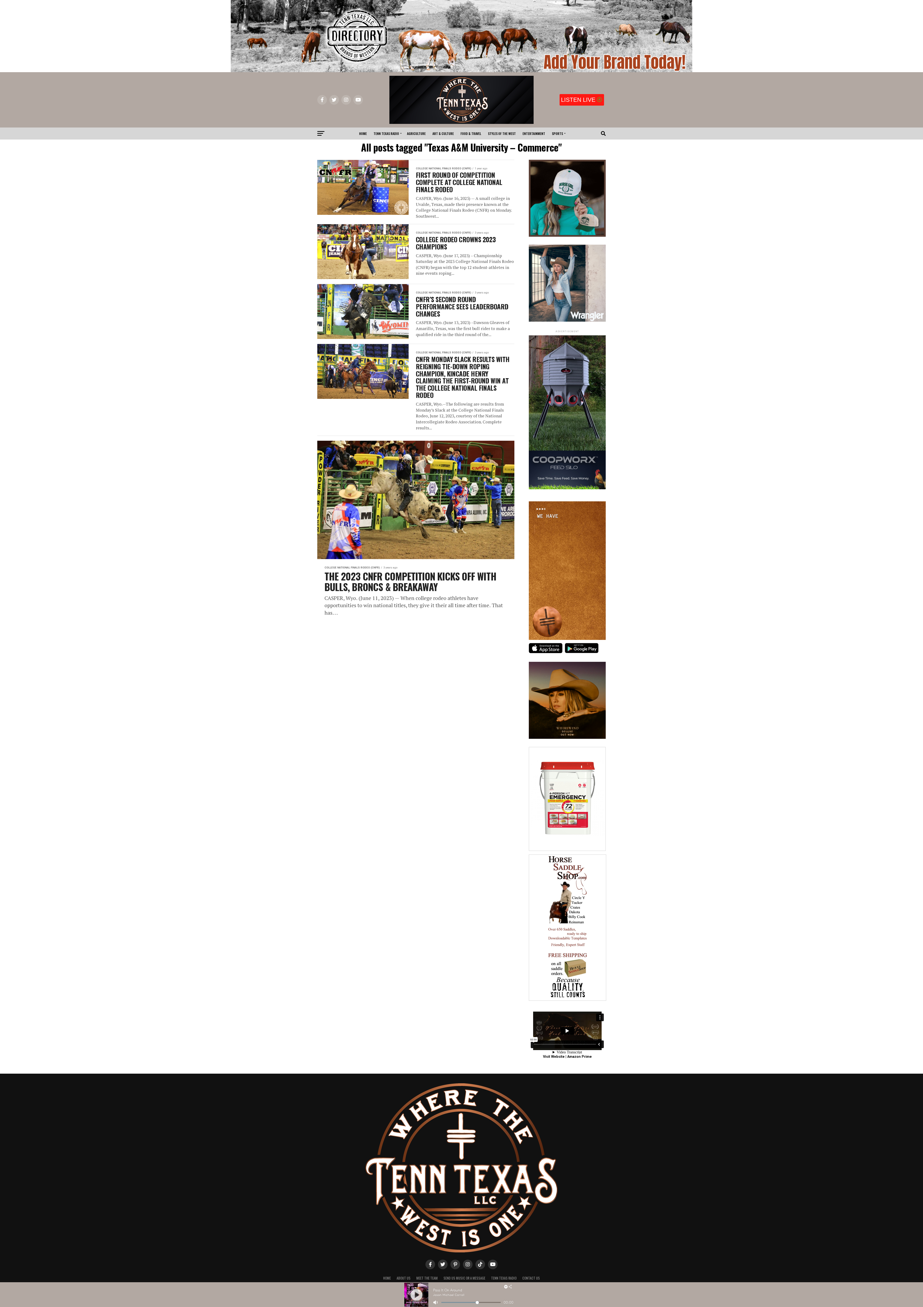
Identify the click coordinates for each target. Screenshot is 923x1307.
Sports (557, 133)
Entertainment (534, 133)
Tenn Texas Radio (386, 133)
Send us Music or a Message (464, 1278)
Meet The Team (427, 1278)
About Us (404, 1278)
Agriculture (416, 133)
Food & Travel (471, 133)
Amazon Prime (579, 1057)
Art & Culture (443, 133)
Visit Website (554, 1057)
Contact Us (531, 1278)
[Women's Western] (567, 321)
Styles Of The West (502, 133)
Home (363, 133)
